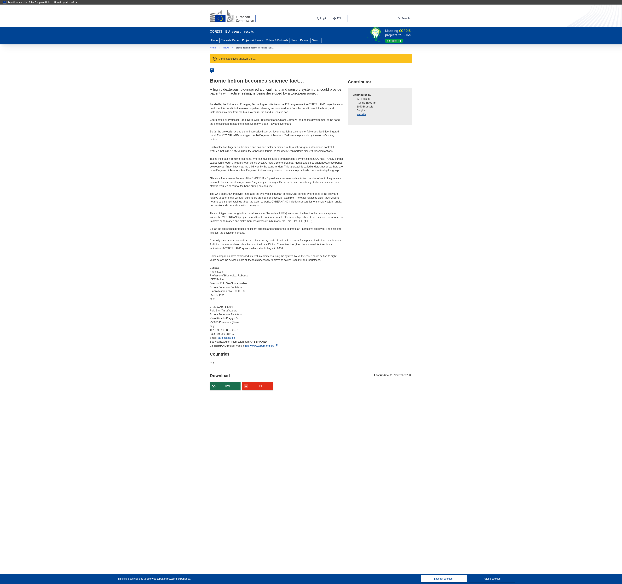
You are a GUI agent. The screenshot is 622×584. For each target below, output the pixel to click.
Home (214, 40)
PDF (260, 386)
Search (316, 40)
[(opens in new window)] (236, 16)
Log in (323, 18)
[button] (337, 18)
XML (227, 386)
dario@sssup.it (226, 337)
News (294, 40)
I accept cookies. (443, 578)
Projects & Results (252, 40)
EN (212, 70)
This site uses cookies (131, 578)
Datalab (304, 40)
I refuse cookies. (492, 578)
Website (361, 114)
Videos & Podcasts (277, 40)
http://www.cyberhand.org (260, 345)
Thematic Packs (230, 40)
